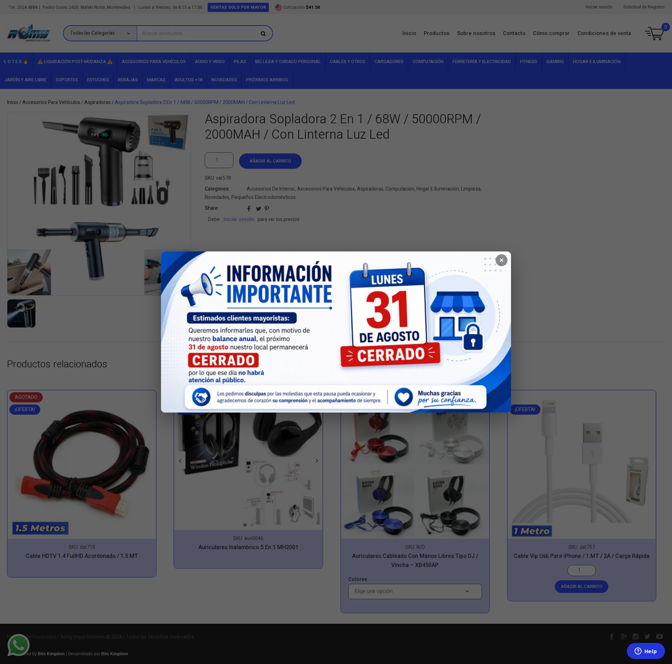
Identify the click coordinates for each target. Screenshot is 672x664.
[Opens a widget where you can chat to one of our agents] (645, 651)
